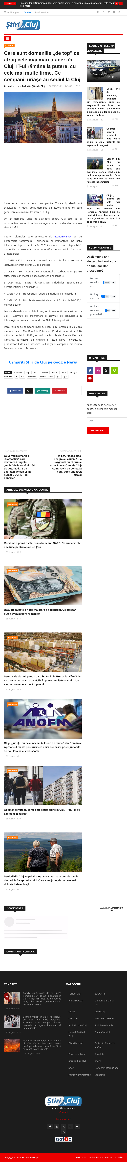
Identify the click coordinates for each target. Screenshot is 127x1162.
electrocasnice (46, 376)
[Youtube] (114, 12)
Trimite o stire (41, 12)
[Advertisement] (43, 171)
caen (54, 372)
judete (63, 372)
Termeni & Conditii (114, 1157)
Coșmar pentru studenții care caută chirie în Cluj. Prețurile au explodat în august (103, 137)
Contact (28, 12)
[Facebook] (93, 12)
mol (22, 376)
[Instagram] (98, 12)
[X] (104, 12)
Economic (9, 45)
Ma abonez (98, 430)
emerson (32, 376)
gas (59, 376)
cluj (27, 372)
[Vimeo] (109, 12)
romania (18, 372)
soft (34, 372)
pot (65, 376)
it (16, 376)
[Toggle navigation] (7, 38)
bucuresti (44, 372)
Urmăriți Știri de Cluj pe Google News (43, 362)
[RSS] (119, 12)
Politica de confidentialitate (89, 1157)
